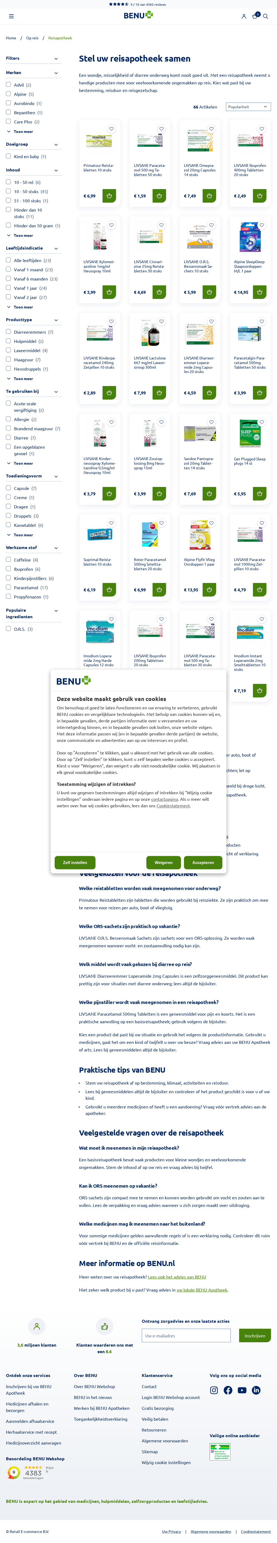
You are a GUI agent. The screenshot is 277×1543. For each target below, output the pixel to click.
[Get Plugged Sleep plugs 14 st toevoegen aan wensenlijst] (261, 422)
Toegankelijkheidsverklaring (100, 1418)
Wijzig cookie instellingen (166, 1462)
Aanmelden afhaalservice (30, 1421)
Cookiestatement (173, 805)
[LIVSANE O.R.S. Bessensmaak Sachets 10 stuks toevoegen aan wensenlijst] (211, 225)
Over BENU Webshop (94, 1386)
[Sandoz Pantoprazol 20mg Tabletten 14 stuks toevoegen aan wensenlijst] (211, 422)
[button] (11, 16)
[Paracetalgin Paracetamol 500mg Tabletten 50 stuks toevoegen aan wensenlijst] (261, 321)
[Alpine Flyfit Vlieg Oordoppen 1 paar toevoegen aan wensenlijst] (211, 523)
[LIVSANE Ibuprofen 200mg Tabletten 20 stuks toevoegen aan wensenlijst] (161, 619)
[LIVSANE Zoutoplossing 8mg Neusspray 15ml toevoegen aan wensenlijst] (161, 422)
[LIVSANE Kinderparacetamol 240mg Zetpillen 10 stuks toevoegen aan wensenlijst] (111, 321)
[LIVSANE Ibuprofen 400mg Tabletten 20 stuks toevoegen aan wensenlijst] (261, 128)
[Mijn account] (244, 16)
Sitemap (150, 1451)
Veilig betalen (155, 1418)
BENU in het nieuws (93, 1397)
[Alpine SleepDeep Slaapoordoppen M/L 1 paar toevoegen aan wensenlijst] (261, 225)
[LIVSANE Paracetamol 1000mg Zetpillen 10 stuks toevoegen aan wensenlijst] (261, 523)
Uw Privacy (171, 1531)
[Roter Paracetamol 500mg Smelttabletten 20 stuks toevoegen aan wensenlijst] (161, 523)
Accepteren (203, 862)
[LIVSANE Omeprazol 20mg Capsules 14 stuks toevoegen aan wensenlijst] (211, 128)
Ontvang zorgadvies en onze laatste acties (197, 1321)
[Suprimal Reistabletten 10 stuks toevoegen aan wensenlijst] (111, 523)
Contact (149, 1386)
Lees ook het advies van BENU (177, 1276)
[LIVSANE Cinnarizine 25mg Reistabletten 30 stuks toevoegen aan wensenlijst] (161, 225)
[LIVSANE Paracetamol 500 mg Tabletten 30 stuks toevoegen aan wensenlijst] (211, 619)
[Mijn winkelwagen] (254, 16)
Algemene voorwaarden (165, 1440)
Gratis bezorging (158, 1408)
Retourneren (154, 1429)
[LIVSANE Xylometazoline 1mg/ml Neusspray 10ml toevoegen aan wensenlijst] (111, 225)
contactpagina (164, 799)
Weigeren (164, 862)
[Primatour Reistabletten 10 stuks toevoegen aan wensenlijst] (111, 128)
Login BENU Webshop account (171, 1397)
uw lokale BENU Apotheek (202, 1289)
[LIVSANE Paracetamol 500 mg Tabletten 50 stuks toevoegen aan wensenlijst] (161, 128)
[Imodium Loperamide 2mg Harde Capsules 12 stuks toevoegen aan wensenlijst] (111, 619)
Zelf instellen (75, 862)
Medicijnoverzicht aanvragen (33, 1442)
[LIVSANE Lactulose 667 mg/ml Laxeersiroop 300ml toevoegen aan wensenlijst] (161, 321)
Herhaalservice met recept (31, 1431)
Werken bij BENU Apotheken (102, 1408)
